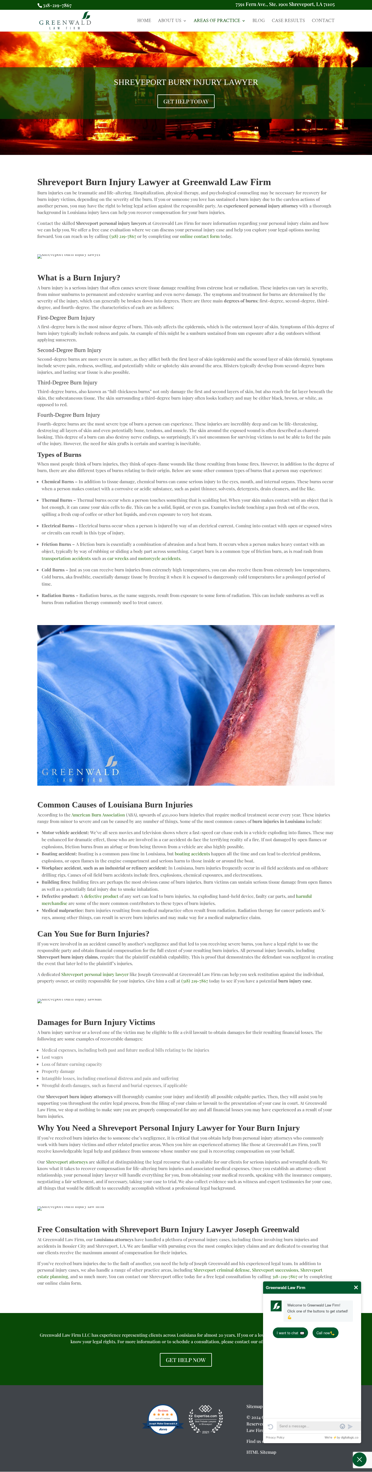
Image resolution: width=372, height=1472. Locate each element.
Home (144, 21)
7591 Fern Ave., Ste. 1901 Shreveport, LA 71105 (285, 4)
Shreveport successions (275, 1270)
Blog (258, 21)
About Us (169, 21)
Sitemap (254, 1406)
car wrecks (118, 558)
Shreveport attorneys (67, 1162)
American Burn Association (98, 815)
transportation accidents (66, 558)
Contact (323, 21)
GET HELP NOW (186, 1359)
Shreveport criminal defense (222, 1270)
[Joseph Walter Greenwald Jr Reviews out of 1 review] (163, 1434)
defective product (101, 896)
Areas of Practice (217, 21)
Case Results (288, 21)
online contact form (199, 236)
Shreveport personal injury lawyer (95, 974)
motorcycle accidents (159, 558)
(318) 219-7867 (122, 236)
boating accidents (192, 853)
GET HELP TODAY (186, 101)
